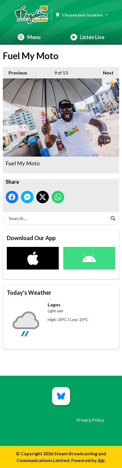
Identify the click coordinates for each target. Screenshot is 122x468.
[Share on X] (42, 197)
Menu (34, 37)
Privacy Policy (90, 419)
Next (105, 72)
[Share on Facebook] (12, 197)
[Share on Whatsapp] (58, 197)
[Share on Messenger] (27, 197)
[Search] (113, 218)
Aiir (101, 460)
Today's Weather (29, 292)
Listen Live (92, 37)
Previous (15, 72)
